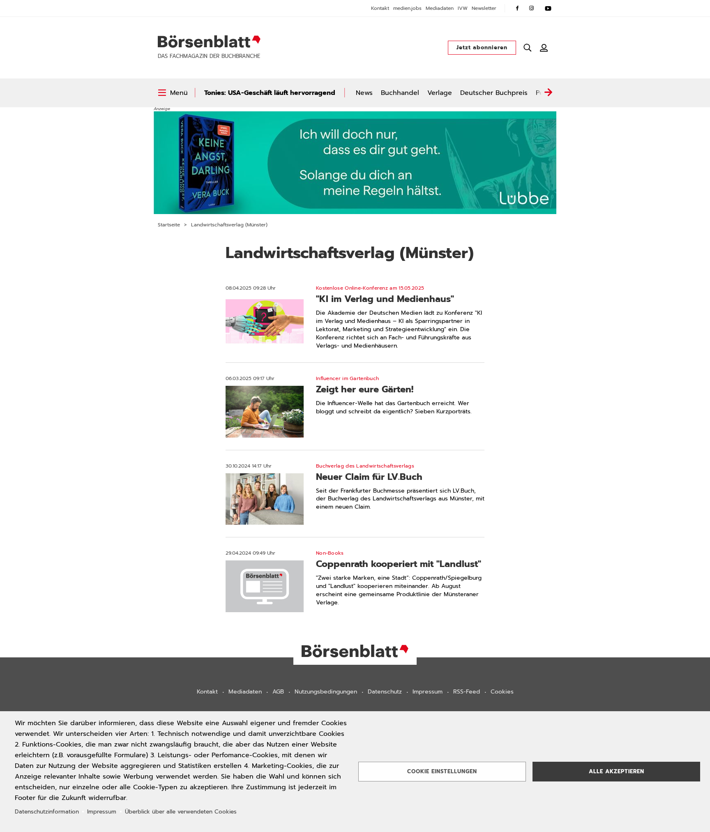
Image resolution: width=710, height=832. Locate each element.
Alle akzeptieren (616, 771)
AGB (278, 691)
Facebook (517, 8)
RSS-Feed (466, 691)
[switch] (173, 93)
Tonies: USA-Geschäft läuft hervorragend (269, 93)
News (364, 93)
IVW (463, 8)
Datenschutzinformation (47, 811)
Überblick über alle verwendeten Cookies (181, 811)
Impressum (428, 691)
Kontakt (380, 8)
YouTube (548, 8)
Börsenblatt (209, 41)
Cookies (502, 691)
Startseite (169, 224)
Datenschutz (385, 691)
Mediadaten (440, 8)
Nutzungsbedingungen (326, 691)
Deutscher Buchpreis (494, 93)
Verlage (439, 93)
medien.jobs (407, 8)
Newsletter (484, 8)
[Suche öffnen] (527, 47)
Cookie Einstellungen (442, 771)
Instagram (532, 8)
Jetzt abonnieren (481, 47)
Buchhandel (400, 93)
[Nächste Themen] (548, 93)
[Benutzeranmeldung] (544, 47)
